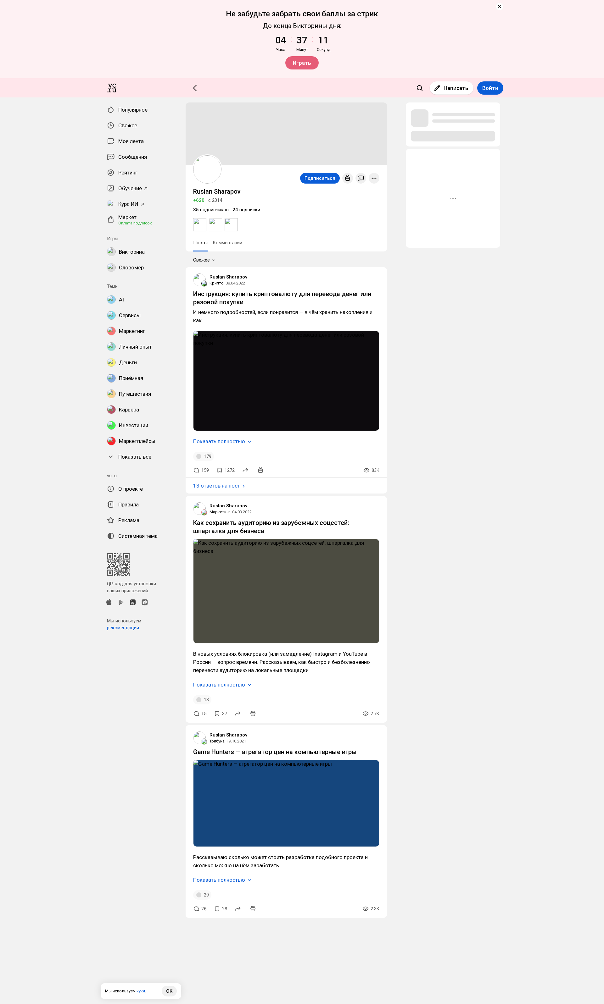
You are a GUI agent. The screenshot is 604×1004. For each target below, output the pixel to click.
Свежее (201, 260)
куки (141, 991)
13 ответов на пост (216, 486)
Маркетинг (220, 512)
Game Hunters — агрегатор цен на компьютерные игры (275, 752)
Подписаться (320, 178)
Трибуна (217, 741)
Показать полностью (219, 441)
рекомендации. (123, 628)
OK (169, 991)
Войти (490, 88)
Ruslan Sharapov (228, 277)
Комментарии (227, 242)
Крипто (217, 283)
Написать (456, 88)
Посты (200, 242)
